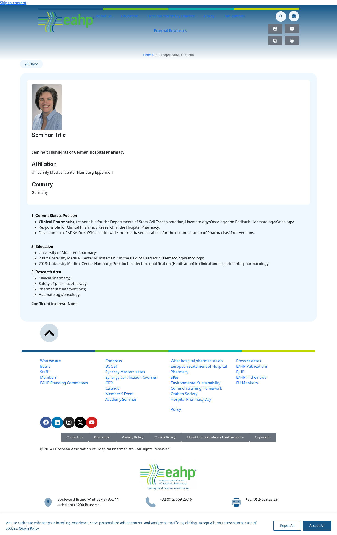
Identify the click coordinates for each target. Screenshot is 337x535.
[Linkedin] (57, 422)
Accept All (317, 525)
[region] (168, 524)
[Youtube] (91, 422)
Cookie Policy (29, 528)
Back (34, 64)
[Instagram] (69, 422)
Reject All (287, 525)
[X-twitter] (80, 422)
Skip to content (13, 2)
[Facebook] (46, 422)
